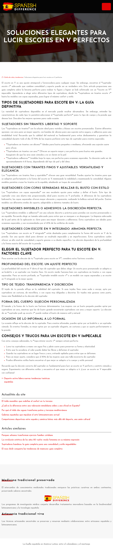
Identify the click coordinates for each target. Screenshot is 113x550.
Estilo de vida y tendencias (14, 77)
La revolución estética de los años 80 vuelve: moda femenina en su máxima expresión (40, 440)
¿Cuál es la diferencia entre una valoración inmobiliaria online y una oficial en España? (41, 406)
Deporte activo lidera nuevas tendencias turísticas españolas (27, 380)
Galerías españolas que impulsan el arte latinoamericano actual (30, 415)
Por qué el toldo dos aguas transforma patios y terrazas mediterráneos (34, 410)
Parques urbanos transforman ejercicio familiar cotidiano (27, 435)
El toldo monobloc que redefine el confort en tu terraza (27, 401)
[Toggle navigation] (106, 6)
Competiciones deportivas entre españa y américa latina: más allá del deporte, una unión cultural (46, 419)
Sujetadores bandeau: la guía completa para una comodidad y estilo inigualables (39, 444)
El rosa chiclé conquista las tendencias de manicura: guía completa (32, 449)
